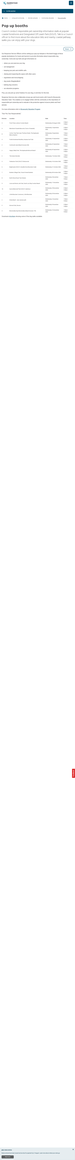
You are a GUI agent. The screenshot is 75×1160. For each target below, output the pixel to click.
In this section (10, 11)
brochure (12, 216)
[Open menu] (71, 3)
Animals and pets (33, 18)
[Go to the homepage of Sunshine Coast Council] (16, 3)
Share (67, 49)
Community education (48, 18)
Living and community (18, 18)
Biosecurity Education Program (30, 109)
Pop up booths (62, 18)
